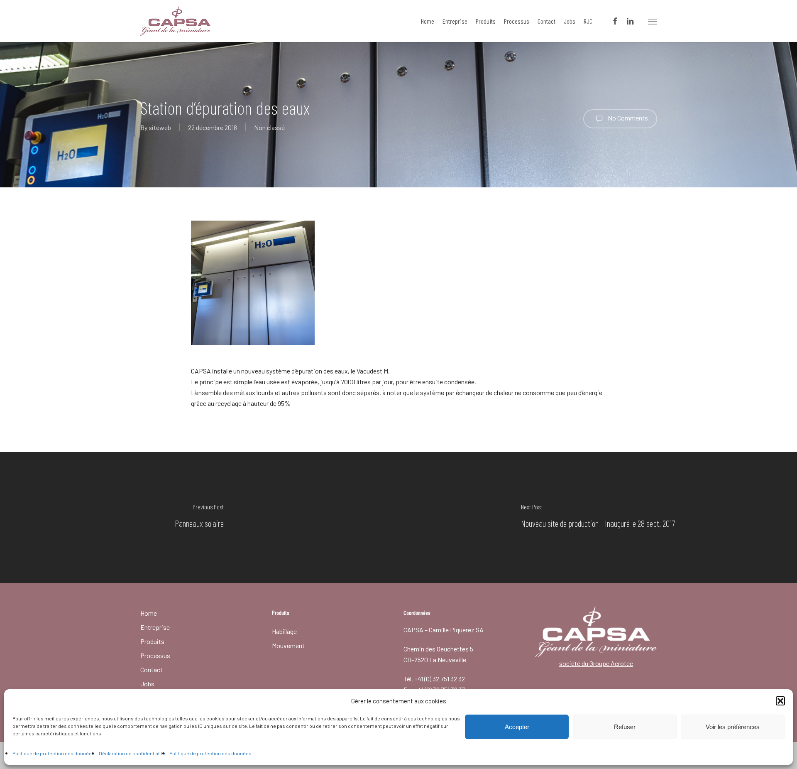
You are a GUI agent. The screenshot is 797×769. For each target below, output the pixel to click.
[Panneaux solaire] (199, 517)
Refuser (625, 726)
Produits (152, 641)
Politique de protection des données (53, 753)
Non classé (269, 127)
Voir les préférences (733, 726)
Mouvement (288, 645)
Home (148, 613)
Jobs (147, 684)
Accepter (517, 726)
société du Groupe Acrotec (596, 663)
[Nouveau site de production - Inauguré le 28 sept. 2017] (597, 517)
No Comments (627, 118)
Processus (155, 655)
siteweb (160, 127)
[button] (780, 701)
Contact (151, 669)
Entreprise (155, 627)
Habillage (284, 631)
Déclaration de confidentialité (132, 753)
